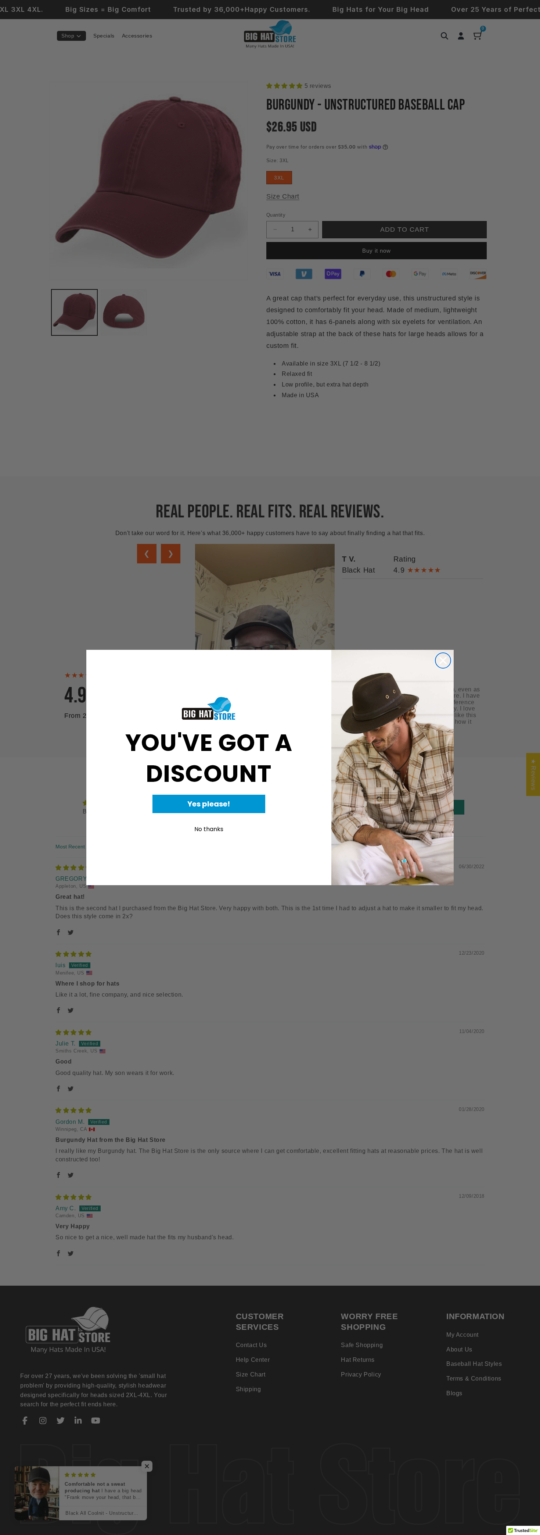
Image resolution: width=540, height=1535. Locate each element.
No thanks (208, 829)
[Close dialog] (443, 660)
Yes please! (208, 804)
